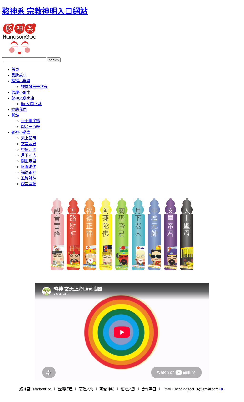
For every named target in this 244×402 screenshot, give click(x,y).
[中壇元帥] (154, 269)
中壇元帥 (28, 150)
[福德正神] (89, 269)
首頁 (15, 69)
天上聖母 (28, 138)
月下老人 (28, 155)
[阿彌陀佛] (105, 269)
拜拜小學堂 (20, 81)
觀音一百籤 (30, 127)
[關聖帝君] (122, 269)
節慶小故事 (20, 92)
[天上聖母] (186, 269)
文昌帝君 (28, 144)
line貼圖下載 (31, 104)
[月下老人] (138, 269)
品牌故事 (19, 75)
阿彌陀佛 (28, 167)
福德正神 (28, 172)
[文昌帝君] (170, 269)
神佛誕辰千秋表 (34, 87)
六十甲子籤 (30, 121)
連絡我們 (19, 109)
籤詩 (15, 115)
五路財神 (28, 178)
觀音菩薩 (28, 184)
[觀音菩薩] (57, 269)
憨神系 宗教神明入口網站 (45, 11)
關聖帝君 (28, 161)
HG (222, 389)
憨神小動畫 (20, 132)
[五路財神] (73, 269)
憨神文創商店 (22, 98)
